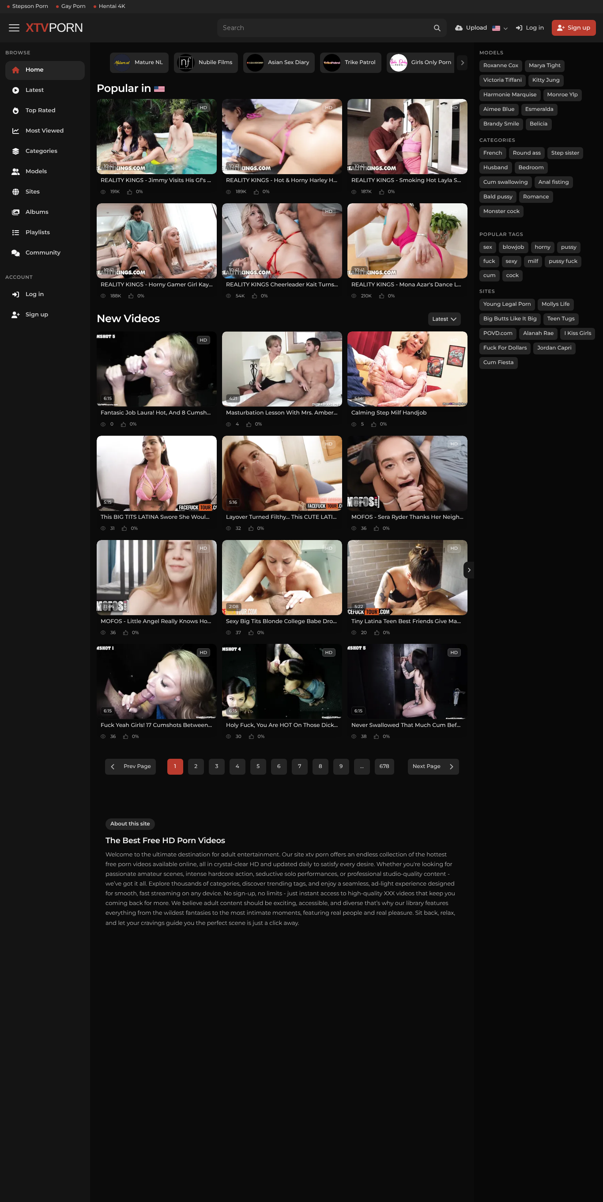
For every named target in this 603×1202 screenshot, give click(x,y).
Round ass (527, 153)
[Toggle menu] (14, 28)
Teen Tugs (561, 319)
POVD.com (498, 333)
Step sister (565, 153)
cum (489, 275)
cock (512, 275)
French (492, 153)
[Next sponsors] (462, 62)
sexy (511, 261)
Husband (495, 167)
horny (542, 247)
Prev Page (137, 766)
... (362, 766)
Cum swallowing (505, 182)
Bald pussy (498, 197)
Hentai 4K (112, 6)
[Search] (437, 28)
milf (533, 261)
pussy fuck (563, 261)
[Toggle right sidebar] (469, 570)
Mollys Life (556, 304)
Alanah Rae (538, 333)
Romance (536, 197)
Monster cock (501, 211)
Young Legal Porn (507, 304)
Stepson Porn (30, 6)
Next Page (427, 766)
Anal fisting (554, 182)
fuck (489, 261)
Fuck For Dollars (505, 348)
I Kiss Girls (577, 333)
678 (384, 766)
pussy (569, 247)
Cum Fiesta (498, 362)
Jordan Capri (554, 348)
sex (487, 247)
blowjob (513, 247)
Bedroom (531, 167)
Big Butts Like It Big (510, 319)
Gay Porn (73, 6)
